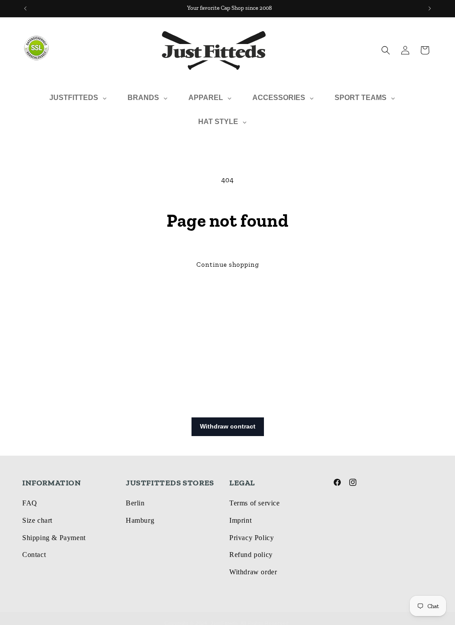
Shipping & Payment (54, 537)
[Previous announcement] (25, 8)
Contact (34, 554)
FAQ (29, 503)
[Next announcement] (429, 8)
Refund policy (251, 554)
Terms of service (254, 503)
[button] (385, 50)
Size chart (37, 520)
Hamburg (140, 520)
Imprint (240, 520)
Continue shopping (227, 264)
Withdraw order (253, 572)
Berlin (135, 503)
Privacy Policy (251, 537)
